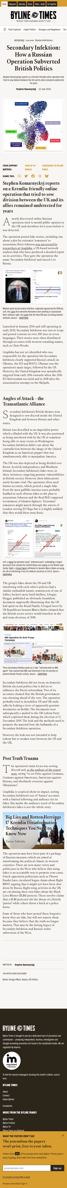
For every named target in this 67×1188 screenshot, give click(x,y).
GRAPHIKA (23, 317)
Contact (6, 1095)
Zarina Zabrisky (15, 841)
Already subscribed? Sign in (15, 1183)
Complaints (7, 1105)
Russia (24, 979)
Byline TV (7, 1126)
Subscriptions (8, 1099)
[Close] (63, 1135)
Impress (17, 1047)
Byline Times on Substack (13, 1130)
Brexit (5, 979)
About (5, 1091)
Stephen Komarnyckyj (26, 88)
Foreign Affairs (15, 979)
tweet (11, 561)
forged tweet (21, 568)
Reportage (19, 40)
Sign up (57, 1168)
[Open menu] (5, 29)
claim (12, 311)
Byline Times (8, 1118)
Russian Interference (44, 40)
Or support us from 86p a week (16, 1177)
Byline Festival (9, 1122)
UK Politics (33, 979)
